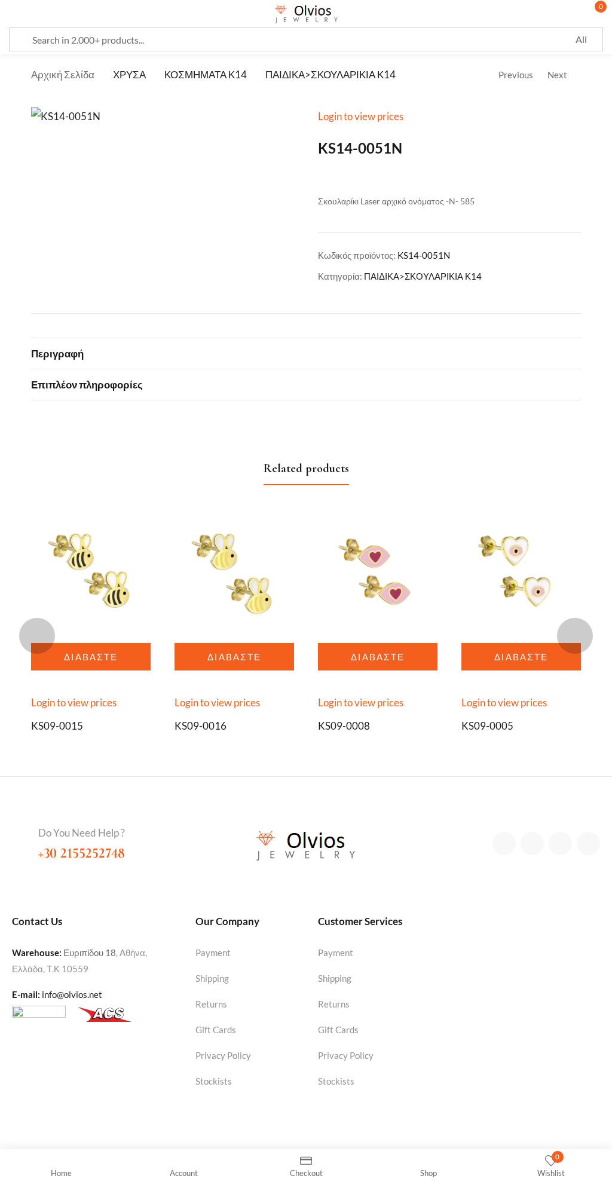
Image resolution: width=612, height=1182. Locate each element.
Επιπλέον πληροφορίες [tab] (87, 384)
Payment (213, 952)
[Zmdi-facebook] (504, 843)
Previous (515, 74)
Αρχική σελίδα (62, 74)
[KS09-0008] (377, 573)
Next (557, 74)
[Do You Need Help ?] (20, 834)
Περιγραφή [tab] (57, 353)
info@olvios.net (72, 994)
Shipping (212, 978)
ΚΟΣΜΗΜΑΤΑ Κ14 (205, 74)
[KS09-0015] (91, 573)
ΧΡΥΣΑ (129, 74)
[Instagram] (560, 843)
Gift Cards (215, 1029)
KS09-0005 (487, 725)
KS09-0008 (344, 725)
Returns (211, 1004)
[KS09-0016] (234, 573)
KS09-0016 (201, 725)
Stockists (213, 1081)
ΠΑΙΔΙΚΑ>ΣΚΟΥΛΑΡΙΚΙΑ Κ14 (330, 74)
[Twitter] (532, 843)
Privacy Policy (223, 1055)
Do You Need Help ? (81, 832)
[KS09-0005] (521, 573)
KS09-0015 (57, 725)
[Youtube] (588, 843)
